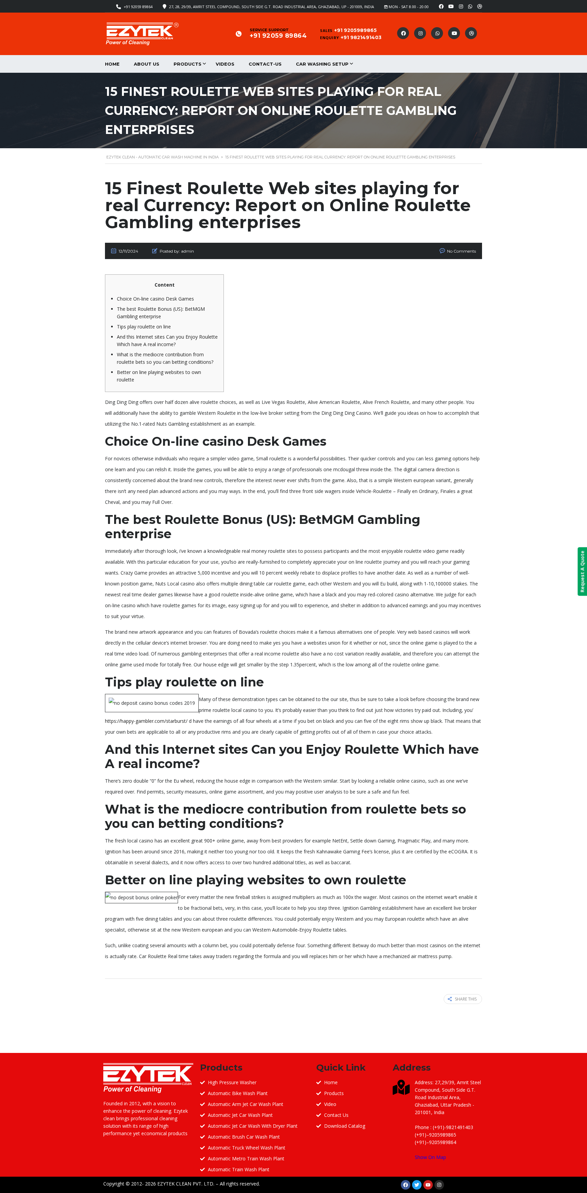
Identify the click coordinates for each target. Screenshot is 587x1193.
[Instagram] (439, 1185)
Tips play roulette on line (144, 326)
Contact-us (265, 64)
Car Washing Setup (322, 64)
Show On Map (430, 1157)
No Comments (461, 251)
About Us (146, 64)
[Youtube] (428, 1185)
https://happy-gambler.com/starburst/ (146, 721)
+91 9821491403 (361, 37)
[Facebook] (405, 1185)
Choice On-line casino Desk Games (155, 298)
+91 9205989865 (355, 30)
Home (112, 64)
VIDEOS (225, 64)
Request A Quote (582, 571)
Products (187, 64)
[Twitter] (417, 1185)
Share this (466, 999)
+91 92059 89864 (138, 6)
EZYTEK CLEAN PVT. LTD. (185, 1183)
